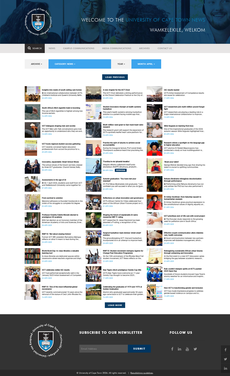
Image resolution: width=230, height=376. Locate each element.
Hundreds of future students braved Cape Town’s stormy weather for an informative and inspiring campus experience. (184, 275)
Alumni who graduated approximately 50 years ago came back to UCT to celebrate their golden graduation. (123, 293)
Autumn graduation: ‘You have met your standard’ (119, 180)
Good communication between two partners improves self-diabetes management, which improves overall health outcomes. (183, 239)
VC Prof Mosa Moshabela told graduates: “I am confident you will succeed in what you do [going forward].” (123, 185)
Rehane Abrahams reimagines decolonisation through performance (183, 180)
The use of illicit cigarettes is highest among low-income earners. (62, 112)
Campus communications (78, 48)
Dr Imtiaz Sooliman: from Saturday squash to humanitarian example (182, 198)
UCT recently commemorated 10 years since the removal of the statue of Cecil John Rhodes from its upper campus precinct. (62, 293)
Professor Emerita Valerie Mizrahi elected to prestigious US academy (60, 216)
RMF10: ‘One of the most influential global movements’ (59, 288)
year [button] (120, 64)
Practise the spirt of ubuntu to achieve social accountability (121, 144)
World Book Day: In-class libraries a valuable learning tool (60, 252)
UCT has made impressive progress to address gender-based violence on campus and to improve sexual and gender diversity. (183, 292)
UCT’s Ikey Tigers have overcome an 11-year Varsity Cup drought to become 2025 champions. (121, 274)
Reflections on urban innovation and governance (123, 198)
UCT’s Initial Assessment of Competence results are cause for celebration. (184, 94)
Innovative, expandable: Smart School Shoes (60, 162)
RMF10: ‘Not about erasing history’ (56, 234)
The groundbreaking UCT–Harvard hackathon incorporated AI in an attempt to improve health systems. (123, 239)
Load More (115, 305)
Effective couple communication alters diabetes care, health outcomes (183, 234)
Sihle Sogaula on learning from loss (178, 126)
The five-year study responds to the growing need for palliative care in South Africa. (183, 220)
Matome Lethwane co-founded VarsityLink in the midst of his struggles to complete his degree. (62, 202)
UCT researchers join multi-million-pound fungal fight (184, 108)
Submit (139, 348)
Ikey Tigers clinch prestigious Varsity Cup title (122, 270)
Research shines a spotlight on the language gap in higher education (184, 144)
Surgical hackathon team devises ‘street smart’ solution (122, 234)
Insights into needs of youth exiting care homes (62, 90)
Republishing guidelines (141, 373)
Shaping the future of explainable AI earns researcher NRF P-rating (120, 216)
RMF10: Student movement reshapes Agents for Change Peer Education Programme (123, 252)
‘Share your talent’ (171, 162)
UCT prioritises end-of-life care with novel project (184, 216)
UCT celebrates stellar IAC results (56, 270)
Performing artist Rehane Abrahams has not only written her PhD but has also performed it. (184, 185)
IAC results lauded (171, 90)
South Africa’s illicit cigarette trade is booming (61, 108)
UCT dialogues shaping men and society (58, 126)
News (52, 48)
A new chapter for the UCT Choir (116, 90)
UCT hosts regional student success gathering (61, 144)
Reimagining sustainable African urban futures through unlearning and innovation (183, 252)
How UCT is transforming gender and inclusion (183, 288)
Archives (144, 48)
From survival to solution (52, 198)
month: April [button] (145, 64)
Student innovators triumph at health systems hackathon (122, 108)
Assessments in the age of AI (54, 180)
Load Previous (115, 77)
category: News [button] (64, 64)
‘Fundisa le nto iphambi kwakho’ (116, 161)
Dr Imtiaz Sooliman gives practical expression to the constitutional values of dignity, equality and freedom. (184, 203)
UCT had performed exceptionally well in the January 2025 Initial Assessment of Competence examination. (62, 274)
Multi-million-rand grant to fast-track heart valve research (123, 126)
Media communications (116, 48)
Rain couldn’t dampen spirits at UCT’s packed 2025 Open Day (183, 270)
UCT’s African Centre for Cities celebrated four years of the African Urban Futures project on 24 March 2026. (123, 202)
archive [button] (36, 64)
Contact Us (165, 48)
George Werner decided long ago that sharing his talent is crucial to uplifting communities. (184, 166)
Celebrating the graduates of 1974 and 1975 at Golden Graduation (122, 288)
